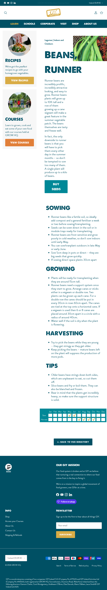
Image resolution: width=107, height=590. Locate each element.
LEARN (14, 23)
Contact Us (10, 530)
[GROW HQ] (53, 12)
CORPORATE (47, 23)
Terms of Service (70, 565)
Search (58, 565)
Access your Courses (14, 521)
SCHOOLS (29, 23)
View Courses (19, 142)
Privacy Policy (97, 565)
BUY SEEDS (56, 186)
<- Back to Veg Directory (73, 442)
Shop (7, 516)
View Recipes (19, 80)
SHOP (75, 23)
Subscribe (66, 534)
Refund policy (84, 565)
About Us (9, 525)
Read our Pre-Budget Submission (53, 2)
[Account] (95, 12)
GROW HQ (16, 565)
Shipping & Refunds (13, 535)
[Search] (5, 12)
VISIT (63, 23)
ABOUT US (90, 23)
